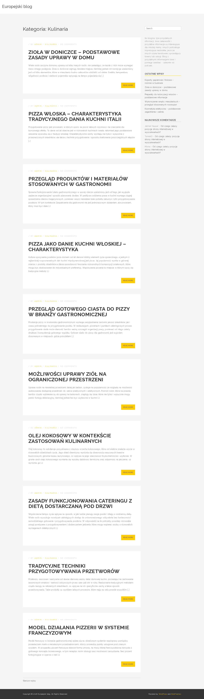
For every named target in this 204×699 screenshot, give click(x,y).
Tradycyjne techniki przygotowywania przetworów (73, 568)
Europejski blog (17, 6)
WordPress (163, 694)
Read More (128, 85)
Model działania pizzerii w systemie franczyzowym (78, 630)
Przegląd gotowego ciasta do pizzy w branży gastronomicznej (79, 311)
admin (38, 44)
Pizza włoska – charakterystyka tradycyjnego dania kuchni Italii (74, 116)
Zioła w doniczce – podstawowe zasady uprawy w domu (74, 54)
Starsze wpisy (29, 681)
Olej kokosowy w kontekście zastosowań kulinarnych (69, 438)
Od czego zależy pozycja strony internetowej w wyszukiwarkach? (161, 129)
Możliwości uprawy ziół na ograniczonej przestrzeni (67, 376)
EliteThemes (176, 694)
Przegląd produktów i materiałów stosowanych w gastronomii (78, 181)
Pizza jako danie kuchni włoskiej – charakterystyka (77, 246)
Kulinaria (51, 44)
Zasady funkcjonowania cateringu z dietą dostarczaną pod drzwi (80, 503)
